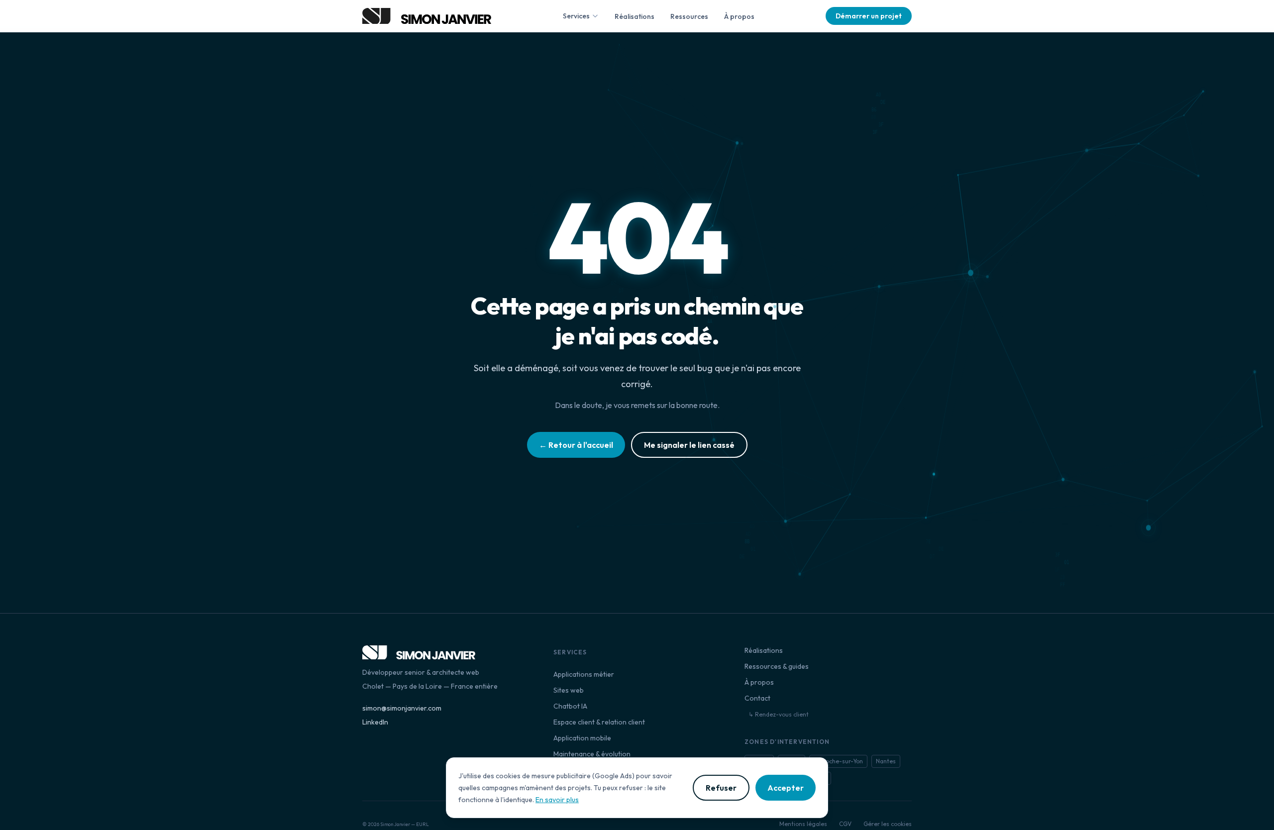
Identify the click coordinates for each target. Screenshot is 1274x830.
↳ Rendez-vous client (778, 714)
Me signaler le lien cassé (689, 445)
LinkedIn (375, 722)
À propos (739, 16)
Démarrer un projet (869, 15)
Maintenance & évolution (592, 753)
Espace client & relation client (599, 722)
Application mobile (582, 737)
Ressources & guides (776, 666)
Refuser (721, 788)
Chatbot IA (570, 706)
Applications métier (583, 674)
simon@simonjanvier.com (401, 708)
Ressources (689, 16)
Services (576, 15)
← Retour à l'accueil (576, 445)
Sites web (568, 690)
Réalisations (634, 16)
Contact (757, 698)
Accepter (785, 788)
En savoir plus (557, 799)
